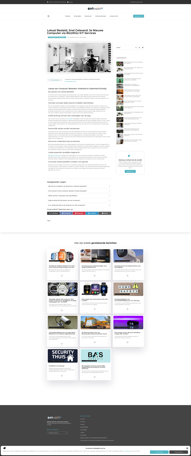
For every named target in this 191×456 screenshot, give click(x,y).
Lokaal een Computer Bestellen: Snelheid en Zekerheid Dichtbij (82, 79)
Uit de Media (77, 16)
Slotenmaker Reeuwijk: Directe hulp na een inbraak (133, 74)
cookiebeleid (127, 451)
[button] (187, 448)
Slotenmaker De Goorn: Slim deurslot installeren (133, 135)
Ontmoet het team (100, 16)
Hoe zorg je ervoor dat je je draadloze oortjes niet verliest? (127, 333)
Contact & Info (114, 16)
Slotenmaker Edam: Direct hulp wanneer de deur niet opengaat (132, 90)
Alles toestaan (159, 452)
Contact (82, 432)
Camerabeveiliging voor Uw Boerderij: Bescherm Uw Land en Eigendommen (62, 333)
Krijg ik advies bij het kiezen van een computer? (79, 200)
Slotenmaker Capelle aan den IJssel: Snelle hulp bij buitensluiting (133, 118)
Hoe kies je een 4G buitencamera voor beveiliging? (128, 266)
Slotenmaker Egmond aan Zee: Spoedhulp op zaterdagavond (131, 129)
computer (69, 118)
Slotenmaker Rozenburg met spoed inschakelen (133, 124)
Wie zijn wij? (88, 16)
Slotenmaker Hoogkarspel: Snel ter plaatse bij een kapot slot (132, 79)
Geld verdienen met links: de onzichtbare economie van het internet (97, 440)
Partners (67, 16)
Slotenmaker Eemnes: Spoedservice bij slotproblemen (133, 113)
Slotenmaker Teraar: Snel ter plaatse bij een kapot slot (133, 62)
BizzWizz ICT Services (54, 155)
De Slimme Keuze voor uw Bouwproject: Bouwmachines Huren (94, 333)
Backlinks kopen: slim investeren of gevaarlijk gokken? (93, 437)
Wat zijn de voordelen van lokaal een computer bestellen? (79, 186)
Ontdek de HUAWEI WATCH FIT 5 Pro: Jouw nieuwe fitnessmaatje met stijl (62, 266)
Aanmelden (83, 435)
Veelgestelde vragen (70, 81)
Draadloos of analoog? (56, 366)
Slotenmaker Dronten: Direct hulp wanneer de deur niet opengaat (132, 96)
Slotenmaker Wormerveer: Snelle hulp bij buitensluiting (133, 68)
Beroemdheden (84, 427)
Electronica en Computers (57, 37)
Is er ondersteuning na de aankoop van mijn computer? (79, 205)
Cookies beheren (179, 452)
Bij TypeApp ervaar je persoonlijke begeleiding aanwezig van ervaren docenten (93, 367)
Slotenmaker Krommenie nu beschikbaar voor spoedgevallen (132, 85)
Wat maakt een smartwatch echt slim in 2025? (95, 299)
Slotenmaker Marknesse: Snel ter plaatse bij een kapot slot (134, 107)
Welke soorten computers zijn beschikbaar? (79, 195)
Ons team (82, 421)
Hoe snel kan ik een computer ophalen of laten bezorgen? (79, 191)
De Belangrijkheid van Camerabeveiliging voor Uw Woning (127, 299)
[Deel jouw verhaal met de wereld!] (130, 155)
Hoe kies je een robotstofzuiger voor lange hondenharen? (94, 266)
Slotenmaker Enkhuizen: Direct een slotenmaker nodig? (133, 101)
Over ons (82, 419)
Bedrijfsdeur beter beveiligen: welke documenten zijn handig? (133, 140)
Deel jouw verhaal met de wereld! (130, 160)
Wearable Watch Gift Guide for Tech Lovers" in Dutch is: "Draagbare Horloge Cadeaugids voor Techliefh (62, 300)
